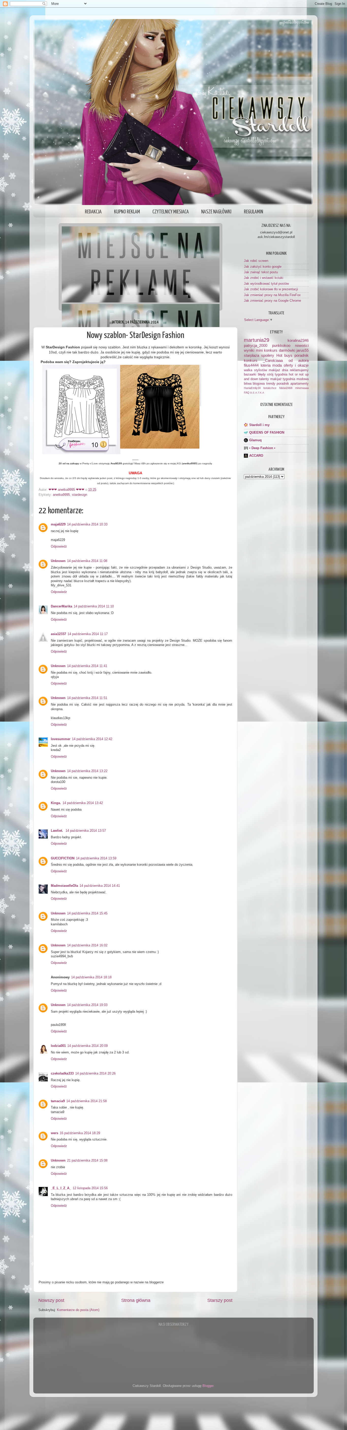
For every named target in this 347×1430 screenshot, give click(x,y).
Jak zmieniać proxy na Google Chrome (272, 300)
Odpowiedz (59, 546)
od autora (299, 360)
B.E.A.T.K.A (257, 392)
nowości (302, 345)
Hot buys (284, 355)
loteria (266, 365)
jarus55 (302, 350)
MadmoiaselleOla (64, 886)
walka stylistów (255, 370)
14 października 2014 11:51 (87, 698)
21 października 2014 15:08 (87, 1160)
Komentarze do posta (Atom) (78, 1310)
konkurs (250, 360)
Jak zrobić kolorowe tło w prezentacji (271, 289)
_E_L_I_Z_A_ (61, 1188)
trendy (270, 383)
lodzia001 (58, 1046)
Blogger (207, 1386)
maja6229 (58, 524)
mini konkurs (267, 350)
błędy (262, 374)
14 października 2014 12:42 (92, 739)
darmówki (287, 350)
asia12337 (58, 634)
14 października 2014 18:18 (91, 977)
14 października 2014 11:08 (87, 561)
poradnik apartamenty (293, 383)
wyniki (249, 350)
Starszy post (219, 1300)
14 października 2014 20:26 (95, 1073)
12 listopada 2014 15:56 (90, 1188)
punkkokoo (281, 345)
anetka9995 (61, 495)
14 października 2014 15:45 (87, 913)
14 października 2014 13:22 (87, 771)
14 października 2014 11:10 (94, 606)
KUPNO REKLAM (127, 211)
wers (54, 1133)
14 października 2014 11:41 (87, 666)
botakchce (269, 387)
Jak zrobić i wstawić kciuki (263, 278)
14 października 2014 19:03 (87, 1005)
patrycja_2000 (255, 345)
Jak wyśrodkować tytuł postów (266, 283)
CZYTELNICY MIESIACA (170, 211)
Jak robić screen (256, 261)
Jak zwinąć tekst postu (261, 272)
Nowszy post (51, 1300)
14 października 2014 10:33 (87, 524)
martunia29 (256, 340)
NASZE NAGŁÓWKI (216, 211)
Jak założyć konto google (262, 266)
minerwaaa (302, 387)
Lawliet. (57, 830)
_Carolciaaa (273, 360)
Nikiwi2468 (285, 387)
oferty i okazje (296, 365)
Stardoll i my (259, 425)
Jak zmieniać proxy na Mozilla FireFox (272, 295)
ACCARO (256, 455)
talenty (264, 379)
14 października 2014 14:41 (100, 886)
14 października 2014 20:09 (87, 1046)
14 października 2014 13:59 (96, 858)
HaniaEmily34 (252, 387)
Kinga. (56, 803)
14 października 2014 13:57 (86, 830)
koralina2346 (298, 340)
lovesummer (60, 739)
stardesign (79, 495)
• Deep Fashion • (262, 448)
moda (277, 365)
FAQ (246, 392)
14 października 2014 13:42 (82, 803)
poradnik (301, 355)
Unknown (58, 561)
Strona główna (135, 1300)
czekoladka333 (62, 1073)
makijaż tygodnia (282, 379)
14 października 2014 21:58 (86, 1101)
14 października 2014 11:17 (88, 634)
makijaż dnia (278, 370)
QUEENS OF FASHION (266, 432)
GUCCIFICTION (62, 858)
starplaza (251, 355)
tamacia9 (58, 1101)
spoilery (267, 355)
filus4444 (251, 365)
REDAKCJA (93, 211)
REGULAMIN (253, 211)
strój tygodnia (277, 374)
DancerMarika (61, 606)
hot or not (296, 374)
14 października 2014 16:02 (87, 945)
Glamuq (255, 440)
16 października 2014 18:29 (80, 1133)
